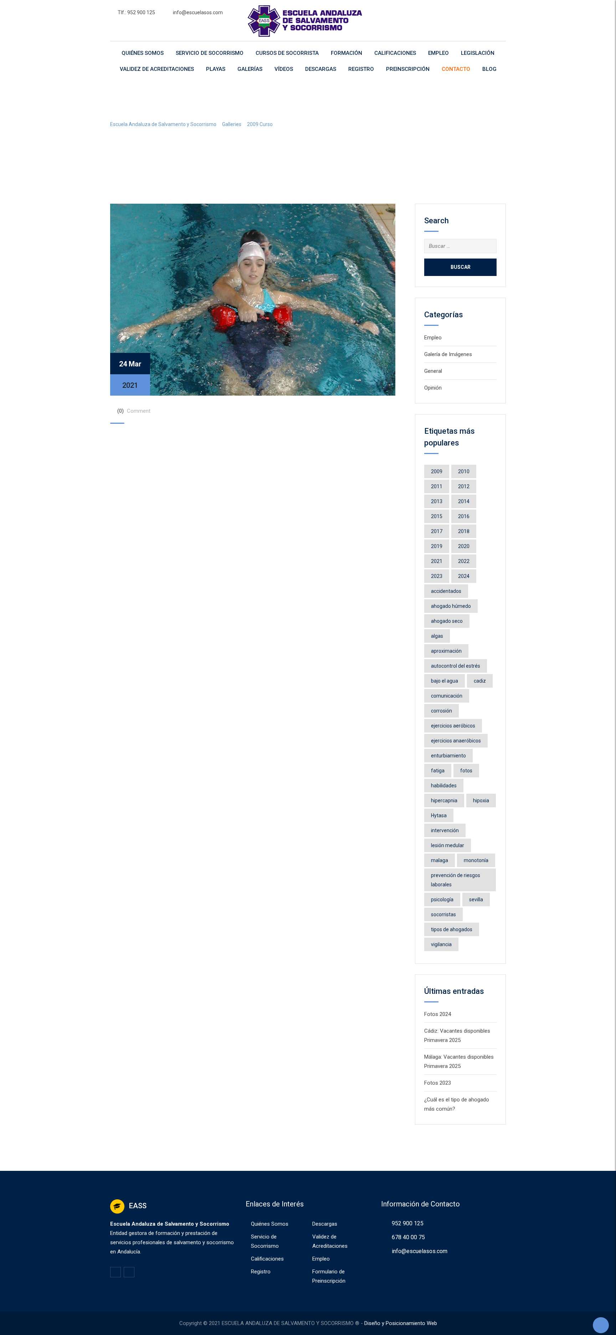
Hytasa (439, 815)
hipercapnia (444, 800)
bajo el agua (444, 681)
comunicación (446, 696)
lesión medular (447, 845)
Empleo (438, 53)
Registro (361, 69)
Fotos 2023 (437, 1083)
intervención (445, 830)
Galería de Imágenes (448, 354)
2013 (436, 501)
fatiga (438, 770)
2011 (436, 486)
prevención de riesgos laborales (455, 879)
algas (437, 636)
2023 (436, 576)
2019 (436, 546)
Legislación (477, 53)
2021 (436, 561)
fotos (466, 770)
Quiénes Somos (143, 53)
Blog (489, 69)
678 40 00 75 (408, 1237)
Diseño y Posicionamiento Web (400, 1323)
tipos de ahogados (451, 929)
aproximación (446, 651)
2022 (463, 561)
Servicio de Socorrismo (209, 53)
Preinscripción (408, 69)
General (433, 371)
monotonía (476, 860)
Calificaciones (395, 53)
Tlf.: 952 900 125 (136, 12)
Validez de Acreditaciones (157, 69)
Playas (215, 69)
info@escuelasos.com (198, 12)
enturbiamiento (448, 755)
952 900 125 (407, 1223)
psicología (442, 899)
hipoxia (481, 800)
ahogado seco (447, 621)
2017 (436, 531)
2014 (463, 501)
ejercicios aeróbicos (453, 726)
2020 (463, 546)
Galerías (249, 69)
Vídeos (283, 69)
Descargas (320, 69)
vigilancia (441, 944)
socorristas (443, 914)
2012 (463, 486)
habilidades (444, 785)
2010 (463, 471)
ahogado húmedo (451, 606)
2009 (436, 471)
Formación (346, 53)
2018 (463, 531)
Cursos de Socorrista (287, 53)
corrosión (441, 711)
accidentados (446, 591)
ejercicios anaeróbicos (456, 741)
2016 (463, 516)
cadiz (480, 681)
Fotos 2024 (437, 1014)
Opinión (433, 388)
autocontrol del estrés (455, 666)
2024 (463, 576)
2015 (436, 516)
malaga (439, 860)
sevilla (476, 899)
